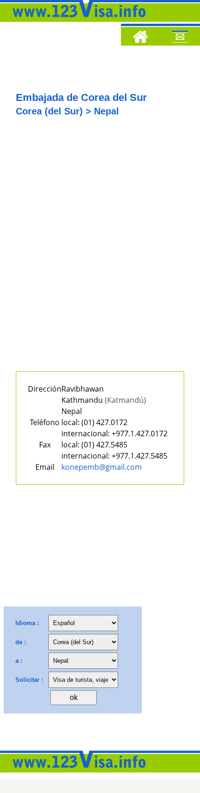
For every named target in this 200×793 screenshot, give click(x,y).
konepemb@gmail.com (101, 467)
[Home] (140, 38)
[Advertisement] (100, 252)
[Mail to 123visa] (180, 38)
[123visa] (76, 20)
